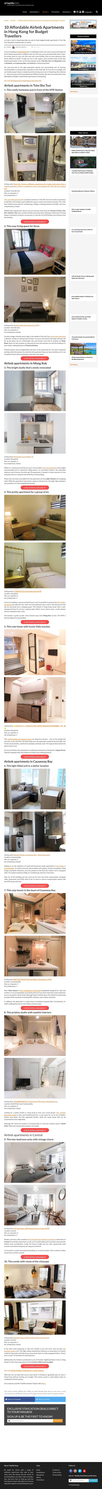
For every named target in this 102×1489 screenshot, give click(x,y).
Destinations (34, 12)
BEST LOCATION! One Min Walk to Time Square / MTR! (33, 979)
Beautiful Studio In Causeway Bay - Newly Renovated (32, 855)
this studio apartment (58, 336)
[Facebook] (75, 11)
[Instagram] (77, 11)
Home (25, 12)
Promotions (55, 12)
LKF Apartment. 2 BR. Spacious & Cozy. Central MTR (31, 1228)
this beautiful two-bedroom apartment (42, 1239)
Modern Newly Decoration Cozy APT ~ (27, 325)
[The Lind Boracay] (83, 65)
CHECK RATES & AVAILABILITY (35, 222)
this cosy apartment (50, 468)
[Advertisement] (85, 111)
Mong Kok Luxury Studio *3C (23, 457)
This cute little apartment (13, 199)
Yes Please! (57, 1421)
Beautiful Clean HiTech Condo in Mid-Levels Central (31, 1338)
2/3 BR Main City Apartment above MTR (27, 591)
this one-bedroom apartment (30, 990)
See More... (74, 91)
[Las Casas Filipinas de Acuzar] (83, 48)
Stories (45, 12)
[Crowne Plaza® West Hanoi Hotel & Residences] (83, 81)
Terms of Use (56, 1472)
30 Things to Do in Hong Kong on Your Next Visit (26, 81)
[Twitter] (83, 11)
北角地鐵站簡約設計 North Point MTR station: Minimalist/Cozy (35, 1101)
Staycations (40, 1475)
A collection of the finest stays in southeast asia (20, 5)
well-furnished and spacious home (20, 739)
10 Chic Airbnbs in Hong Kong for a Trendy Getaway (27, 1370)
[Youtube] (80, 11)
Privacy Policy (57, 1475)
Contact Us (56, 1470)
